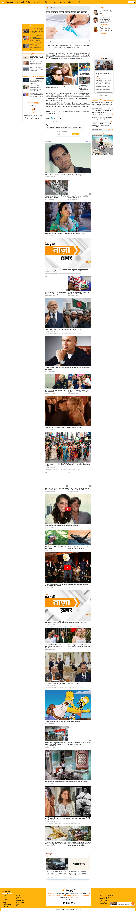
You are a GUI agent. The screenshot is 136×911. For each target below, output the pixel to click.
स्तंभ (102, 8)
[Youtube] (72, 903)
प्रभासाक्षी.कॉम (50, 893)
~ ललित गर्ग (102, 15)
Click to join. (62, 122)
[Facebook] (88, 20)
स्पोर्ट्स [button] (33, 2)
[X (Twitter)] (88, 23)
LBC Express (50, 127)
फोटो (4, 897)
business (67, 127)
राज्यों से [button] (39, 2)
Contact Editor (103, 903)
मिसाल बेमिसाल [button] (53, 2)
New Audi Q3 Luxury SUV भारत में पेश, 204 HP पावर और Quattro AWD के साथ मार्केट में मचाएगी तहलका (56, 873)
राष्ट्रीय (17, 2)
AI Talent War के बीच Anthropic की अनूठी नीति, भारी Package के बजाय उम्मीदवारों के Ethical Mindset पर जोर (78, 873)
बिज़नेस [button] (28, 2)
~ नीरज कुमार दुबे (103, 33)
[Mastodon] (75, 903)
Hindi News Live (84, 895)
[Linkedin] (67, 903)
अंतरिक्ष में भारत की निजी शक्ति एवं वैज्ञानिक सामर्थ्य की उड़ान (106, 12)
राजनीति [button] (78, 2)
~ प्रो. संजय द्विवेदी (104, 24)
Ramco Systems (59, 127)
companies (74, 127)
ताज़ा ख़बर (80, 127)
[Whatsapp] (57, 119)
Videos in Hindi (74, 895)
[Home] (47, 7)
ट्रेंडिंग (33, 54)
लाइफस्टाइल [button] (62, 2)
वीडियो (5, 899)
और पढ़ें (40, 120)
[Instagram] (69, 903)
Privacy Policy (20, 902)
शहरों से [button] (45, 2)
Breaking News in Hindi (63, 895)
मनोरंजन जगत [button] (70, 2)
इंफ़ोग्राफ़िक (6, 901)
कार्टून (4, 903)
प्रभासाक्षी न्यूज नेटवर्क (50, 41)
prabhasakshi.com (73, 897)
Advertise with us (20, 900)
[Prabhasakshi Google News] (89, 41)
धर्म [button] (83, 2)
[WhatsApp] (88, 26)
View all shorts (104, 95)
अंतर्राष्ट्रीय (22, 2)
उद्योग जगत (52, 8)
